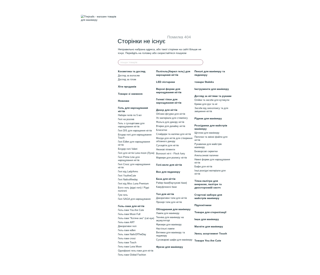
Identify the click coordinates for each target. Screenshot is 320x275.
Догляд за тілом (127, 79)
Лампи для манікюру (167, 213)
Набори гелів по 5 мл (130, 115)
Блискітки (161, 130)
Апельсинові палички (206, 155)
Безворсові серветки (206, 151)
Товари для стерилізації (210, 212)
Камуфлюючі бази (166, 186)
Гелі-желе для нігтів (169, 164)
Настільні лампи (165, 228)
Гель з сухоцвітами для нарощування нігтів (131, 125)
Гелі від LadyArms (128, 171)
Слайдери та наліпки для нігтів (173, 134)
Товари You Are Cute (207, 240)
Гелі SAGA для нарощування (134, 199)
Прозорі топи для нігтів (169, 202)
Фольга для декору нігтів (170, 122)
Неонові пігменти (165, 149)
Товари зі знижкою (130, 93)
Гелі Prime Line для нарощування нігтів (129, 159)
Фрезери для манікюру (169, 224)
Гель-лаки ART (126, 222)
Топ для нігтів (165, 194)
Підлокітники (202, 205)
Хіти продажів (127, 86)
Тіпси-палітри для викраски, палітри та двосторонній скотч (208, 184)
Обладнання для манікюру (173, 209)
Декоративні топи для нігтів (171, 198)
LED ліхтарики (165, 81)
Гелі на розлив (126, 119)
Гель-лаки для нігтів (131, 206)
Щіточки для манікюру (206, 132)
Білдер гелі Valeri (127, 149)
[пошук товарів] (200, 62)
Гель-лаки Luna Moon (130, 246)
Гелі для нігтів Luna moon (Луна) (136, 153)
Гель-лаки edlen (127, 230)
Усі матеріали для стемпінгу (172, 118)
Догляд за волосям (129, 75)
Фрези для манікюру (169, 246)
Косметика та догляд (131, 71)
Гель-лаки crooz (127, 238)
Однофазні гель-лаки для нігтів (135, 250)
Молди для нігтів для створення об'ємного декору (174, 140)
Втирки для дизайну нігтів (170, 126)
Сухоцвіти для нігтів (167, 145)
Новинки (123, 100)
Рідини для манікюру (208, 118)
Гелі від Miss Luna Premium (133, 183)
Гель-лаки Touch (127, 242)
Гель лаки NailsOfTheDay (132, 234)
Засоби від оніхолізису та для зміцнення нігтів (211, 110)
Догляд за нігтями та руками (212, 96)
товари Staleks (204, 81)
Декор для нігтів (166, 109)
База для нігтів (166, 178)
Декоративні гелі (127, 226)
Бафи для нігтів (203, 166)
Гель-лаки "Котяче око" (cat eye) (136, 218)
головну (146, 53)
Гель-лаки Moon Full (129, 214)
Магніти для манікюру (208, 226)
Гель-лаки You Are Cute (131, 210)
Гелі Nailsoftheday (128, 179)
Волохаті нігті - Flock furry (170, 153)
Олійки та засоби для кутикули (211, 100)
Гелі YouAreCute (127, 175)
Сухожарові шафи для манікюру (174, 239)
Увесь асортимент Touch (210, 233)
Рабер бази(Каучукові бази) (171, 182)
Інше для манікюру (206, 219)
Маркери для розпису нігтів (171, 157)
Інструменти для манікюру (211, 88)
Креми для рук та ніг (206, 104)
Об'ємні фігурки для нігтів (170, 113)
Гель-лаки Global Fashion (132, 254)
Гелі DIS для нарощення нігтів (135, 130)
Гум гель (123, 194)
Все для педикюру (168, 171)
